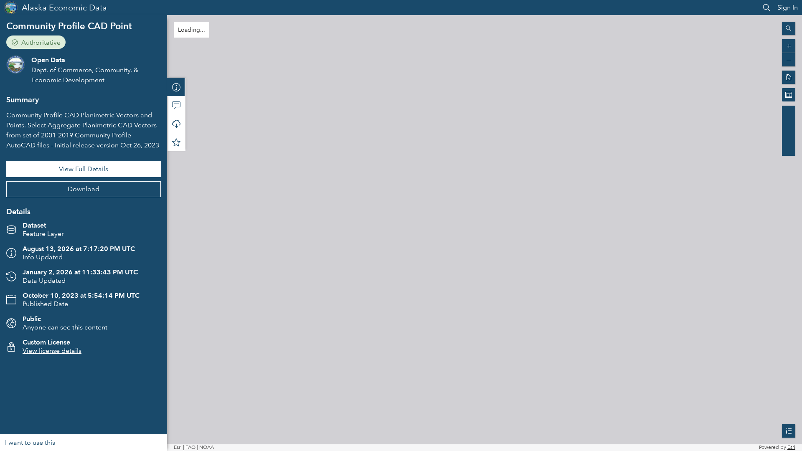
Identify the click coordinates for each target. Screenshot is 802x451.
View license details (52, 351)
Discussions (176, 105)
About (176, 87)
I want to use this (30, 442)
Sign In (787, 7)
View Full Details (83, 169)
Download (83, 189)
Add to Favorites (176, 142)
